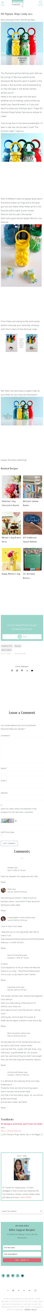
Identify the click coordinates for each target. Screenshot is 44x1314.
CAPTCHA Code (7, 832)
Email (4, 781)
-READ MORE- (26, 1197)
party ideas (6, 650)
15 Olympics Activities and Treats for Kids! (21, 1124)
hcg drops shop (13, 987)
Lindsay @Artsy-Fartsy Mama (19, 917)
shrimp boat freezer (15, 1072)
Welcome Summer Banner (31, 503)
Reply (3, 882)
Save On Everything (15, 955)
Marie (9, 889)
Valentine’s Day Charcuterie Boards (10, 503)
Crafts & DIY (7, 646)
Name (4, 768)
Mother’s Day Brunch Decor (11, 539)
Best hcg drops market (16, 1033)
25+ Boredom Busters (29, 576)
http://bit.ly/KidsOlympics (29, 971)
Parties (18, 646)
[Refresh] (16, 820)
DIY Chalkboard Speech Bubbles (30, 539)
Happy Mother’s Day (11, 574)
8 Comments (20, 653)
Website (4, 793)
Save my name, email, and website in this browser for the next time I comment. (19, 810)
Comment (6, 736)
